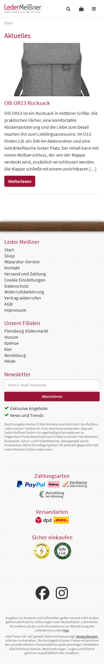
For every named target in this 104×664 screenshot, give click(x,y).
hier (66, 630)
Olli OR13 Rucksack (27, 102)
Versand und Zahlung (25, 274)
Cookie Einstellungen (24, 280)
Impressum (15, 310)
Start (9, 250)
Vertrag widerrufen (22, 298)
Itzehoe (11, 343)
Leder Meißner (22, 8)
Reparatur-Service (22, 261)
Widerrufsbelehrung (24, 292)
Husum (11, 337)
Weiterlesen (19, 181)
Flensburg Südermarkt (26, 331)
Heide (10, 361)
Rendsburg (15, 355)
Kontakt (12, 268)
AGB (8, 304)
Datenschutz (16, 286)
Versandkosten (87, 636)
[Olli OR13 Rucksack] (52, 69)
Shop (9, 256)
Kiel (8, 349)
